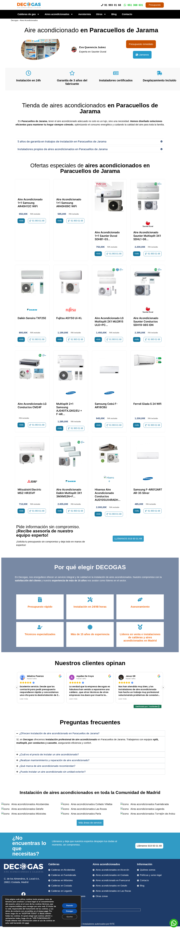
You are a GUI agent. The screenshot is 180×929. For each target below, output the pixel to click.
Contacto (127, 14)
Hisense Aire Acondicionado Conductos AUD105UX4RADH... (107, 494)
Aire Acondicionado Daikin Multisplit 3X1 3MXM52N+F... (69, 493)
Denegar (69, 911)
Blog (114, 14)
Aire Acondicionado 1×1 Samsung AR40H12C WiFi (30, 203)
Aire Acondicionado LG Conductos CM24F (32, 405)
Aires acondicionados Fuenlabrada (149, 804)
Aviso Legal (43, 911)
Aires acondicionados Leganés (147, 809)
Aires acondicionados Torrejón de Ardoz (152, 813)
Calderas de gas (27, 14)
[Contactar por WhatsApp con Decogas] (173, 926)
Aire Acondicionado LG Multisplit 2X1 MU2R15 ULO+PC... (109, 322)
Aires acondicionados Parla (85, 813)
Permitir (69, 905)
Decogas (14, 20)
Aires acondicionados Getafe (27, 809)
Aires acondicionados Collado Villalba (91, 804)
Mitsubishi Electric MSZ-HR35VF (29, 491)
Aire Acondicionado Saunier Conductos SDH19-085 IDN (145, 322)
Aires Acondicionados (29, 20)
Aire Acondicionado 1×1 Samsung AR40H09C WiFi (68, 203)
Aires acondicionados (57, 14)
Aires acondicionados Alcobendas (30, 804)
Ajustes (69, 916)
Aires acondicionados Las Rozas (88, 809)
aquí (27, 923)
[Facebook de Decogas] (23, 894)
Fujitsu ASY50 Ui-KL (69, 318)
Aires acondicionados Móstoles (28, 813)
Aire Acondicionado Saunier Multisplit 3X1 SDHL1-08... (147, 236)
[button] (17, 687)
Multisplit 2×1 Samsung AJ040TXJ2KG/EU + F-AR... (69, 409)
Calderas (53, 864)
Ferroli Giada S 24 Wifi (147, 403)
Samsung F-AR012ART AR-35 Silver (147, 491)
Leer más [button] (24, 699)
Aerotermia (84, 14)
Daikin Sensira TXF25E (32, 318)
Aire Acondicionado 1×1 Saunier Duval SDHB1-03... (107, 236)
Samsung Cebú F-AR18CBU (106, 405)
